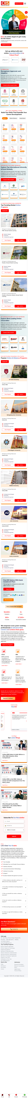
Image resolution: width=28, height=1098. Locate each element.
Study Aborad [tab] (22, 118)
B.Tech (12, 149)
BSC (21, 138)
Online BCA (5, 561)
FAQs (2, 964)
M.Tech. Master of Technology (8, 948)
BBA (21, 149)
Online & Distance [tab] (13, 118)
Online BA (4, 420)
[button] (1, 721)
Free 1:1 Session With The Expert (14, 606)
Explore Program (19, 3)
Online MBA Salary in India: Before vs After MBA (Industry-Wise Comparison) (13, 756)
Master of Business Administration (9, 952)
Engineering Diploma (5, 949)
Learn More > (5, 665)
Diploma (4, 160)
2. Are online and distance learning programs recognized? (12, 887)
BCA (21, 127)
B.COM (12, 127)
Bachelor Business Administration (8, 954)
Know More (5, 130)
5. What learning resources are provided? (11, 907)
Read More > (5, 760)
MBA (12, 160)
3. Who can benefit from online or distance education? (12, 894)
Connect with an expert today (10, 85)
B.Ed (3, 138)
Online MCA (5, 455)
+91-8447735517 (5, 941)
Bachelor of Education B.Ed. (7, 951)
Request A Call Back (8, 698)
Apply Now (8, 589)
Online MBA (5, 384)
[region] (14, 721)
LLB (12, 138)
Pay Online (3, 967)
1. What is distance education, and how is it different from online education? (12, 880)
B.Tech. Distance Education (7, 946)
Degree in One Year (5, 957)
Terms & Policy (17, 970)
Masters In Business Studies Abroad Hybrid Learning (12, 295)
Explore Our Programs (7, 644)
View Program (8, 240)
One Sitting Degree (5, 960)
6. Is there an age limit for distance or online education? (12, 912)
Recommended (8, 599)
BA (3, 127)
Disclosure (3, 966)
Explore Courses (6, 44)
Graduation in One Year (6, 959)
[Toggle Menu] (25, 3)
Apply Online (17, 969)
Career (2, 969)
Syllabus (21, 240)
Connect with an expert (8, 179)
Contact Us (15, 929)
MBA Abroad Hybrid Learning (9, 230)
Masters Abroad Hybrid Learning (10, 263)
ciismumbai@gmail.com (6, 943)
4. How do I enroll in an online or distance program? (11, 900)
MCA (21, 160)
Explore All (4, 210)
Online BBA (5, 490)
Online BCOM (5, 526)
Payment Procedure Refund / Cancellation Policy (19, 966)
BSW (4, 149)
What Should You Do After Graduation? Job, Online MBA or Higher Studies (12, 805)
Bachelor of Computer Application (9, 956)
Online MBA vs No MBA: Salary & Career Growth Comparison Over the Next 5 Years (13, 780)
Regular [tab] (4, 118)
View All (20, 179)
